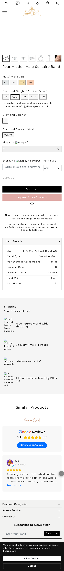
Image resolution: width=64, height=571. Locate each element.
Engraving (9, 161)
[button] (2, 473)
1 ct (6, 97)
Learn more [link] (9, 551)
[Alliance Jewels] (32, 10)
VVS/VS (8, 135)
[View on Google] (10, 462)
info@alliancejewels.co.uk (34, 106)
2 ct (24, 97)
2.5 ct (33, 97)
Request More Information (31, 197)
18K (13, 83)
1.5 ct (15, 97)
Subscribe (52, 533)
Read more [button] (14, 485)
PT (5, 82)
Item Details (14, 241)
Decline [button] (32, 566)
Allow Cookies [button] (32, 559)
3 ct (43, 97)
